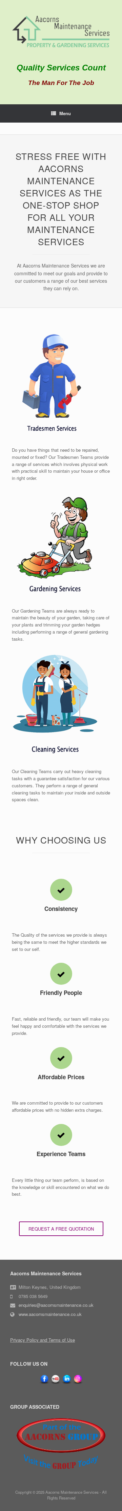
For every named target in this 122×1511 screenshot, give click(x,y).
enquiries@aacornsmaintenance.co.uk (56, 1305)
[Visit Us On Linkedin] (66, 1383)
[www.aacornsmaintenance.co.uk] (61, 32)
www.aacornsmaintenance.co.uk (50, 1314)
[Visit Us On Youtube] (55, 1383)
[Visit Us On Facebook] (44, 1383)
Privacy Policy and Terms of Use (42, 1340)
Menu (65, 113)
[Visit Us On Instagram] (77, 1383)
